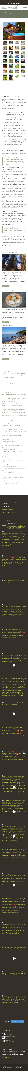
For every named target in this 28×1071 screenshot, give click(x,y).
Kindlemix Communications (8, 1067)
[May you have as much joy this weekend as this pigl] (14, 983)
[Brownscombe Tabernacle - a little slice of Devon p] (14, 787)
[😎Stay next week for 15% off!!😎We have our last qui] (14, 616)
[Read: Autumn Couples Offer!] (3, 1037)
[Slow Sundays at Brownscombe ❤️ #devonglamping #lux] (14, 714)
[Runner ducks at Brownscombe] (5, 61)
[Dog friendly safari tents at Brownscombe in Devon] (5, 77)
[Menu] (25, 7)
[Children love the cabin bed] (23, 47)
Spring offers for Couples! (10, 1033)
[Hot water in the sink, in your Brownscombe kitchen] (17, 47)
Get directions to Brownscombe (9, 512)
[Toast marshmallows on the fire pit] (5, 66)
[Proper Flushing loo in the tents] (5, 47)
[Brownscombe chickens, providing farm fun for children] (23, 71)
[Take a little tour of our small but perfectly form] (14, 812)
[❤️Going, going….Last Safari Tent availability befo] (14, 543)
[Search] (22, 7)
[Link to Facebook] (13, 1)
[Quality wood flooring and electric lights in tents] (11, 42)
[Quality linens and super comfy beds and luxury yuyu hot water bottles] (11, 52)
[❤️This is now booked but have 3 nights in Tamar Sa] (14, 567)
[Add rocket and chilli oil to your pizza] (17, 71)
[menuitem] (22, 7)
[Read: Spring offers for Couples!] (3, 1034)
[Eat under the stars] (17, 61)
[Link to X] (11, 1)
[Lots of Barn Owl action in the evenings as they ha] (14, 641)
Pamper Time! (8, 1040)
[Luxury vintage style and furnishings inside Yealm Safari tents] (5, 52)
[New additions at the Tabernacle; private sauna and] (14, 958)
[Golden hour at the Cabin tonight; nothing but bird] (14, 665)
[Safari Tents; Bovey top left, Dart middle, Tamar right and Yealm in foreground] (11, 71)
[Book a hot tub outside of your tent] (5, 71)
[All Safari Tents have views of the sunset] (23, 61)
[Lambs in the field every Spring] (17, 66)
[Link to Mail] (17, 1)
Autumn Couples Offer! (10, 1036)
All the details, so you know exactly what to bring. (12, 386)
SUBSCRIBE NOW (5, 1057)
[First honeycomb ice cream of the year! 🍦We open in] (14, 1007)
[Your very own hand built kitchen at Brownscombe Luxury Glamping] (23, 52)
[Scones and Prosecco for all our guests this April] (14, 934)
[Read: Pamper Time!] (3, 1041)
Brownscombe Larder (14, 311)
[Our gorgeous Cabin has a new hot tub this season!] (14, 861)
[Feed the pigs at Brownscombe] (11, 77)
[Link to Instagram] (15, 1)
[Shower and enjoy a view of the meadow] (5, 57)
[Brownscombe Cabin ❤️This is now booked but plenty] (14, 763)
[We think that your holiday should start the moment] (14, 836)
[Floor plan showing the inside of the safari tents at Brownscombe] (23, 77)
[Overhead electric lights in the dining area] (17, 52)
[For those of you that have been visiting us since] (14, 689)
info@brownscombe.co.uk (7, 509)
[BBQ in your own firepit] (23, 57)
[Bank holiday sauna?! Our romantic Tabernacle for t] (14, 885)
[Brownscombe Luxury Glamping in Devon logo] (11, 7)
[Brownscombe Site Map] (17, 77)
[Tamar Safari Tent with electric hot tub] (14, 30)
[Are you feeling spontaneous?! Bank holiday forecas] (14, 738)
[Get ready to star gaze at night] (17, 57)
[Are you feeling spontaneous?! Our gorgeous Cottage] (14, 909)
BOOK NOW (18, 3)
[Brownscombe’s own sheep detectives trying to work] (14, 592)
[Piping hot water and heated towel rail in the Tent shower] (23, 42)
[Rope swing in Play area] (11, 61)
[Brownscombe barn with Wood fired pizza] (23, 66)
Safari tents (8, 13)
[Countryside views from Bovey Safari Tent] (11, 66)
